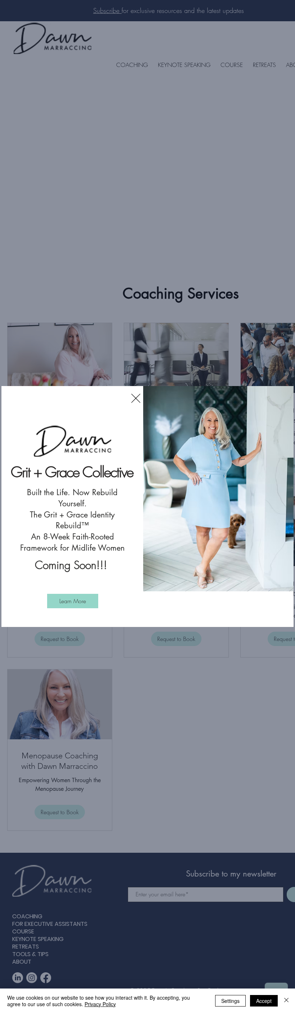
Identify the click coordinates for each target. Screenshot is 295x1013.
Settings (230, 1000)
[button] (135, 398)
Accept (264, 1000)
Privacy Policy (100, 1004)
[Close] (286, 1000)
